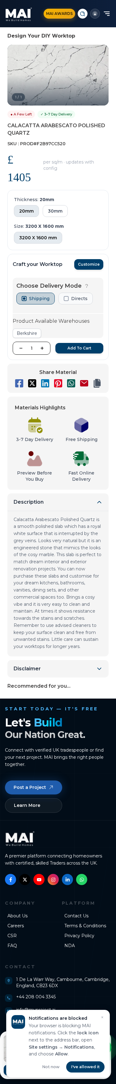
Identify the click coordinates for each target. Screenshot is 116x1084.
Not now (50, 1066)
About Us (17, 916)
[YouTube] (39, 879)
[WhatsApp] (81, 879)
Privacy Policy (79, 935)
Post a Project (30, 787)
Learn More (27, 805)
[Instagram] (53, 879)
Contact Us (76, 916)
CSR (12, 935)
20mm (26, 211)
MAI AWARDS (59, 13)
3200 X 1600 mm (38, 238)
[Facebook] (10, 879)
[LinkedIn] (67, 879)
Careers (15, 926)
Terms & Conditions (85, 926)
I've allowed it (85, 1066)
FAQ (12, 945)
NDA (69, 945)
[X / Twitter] (24, 879)
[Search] (83, 14)
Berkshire (27, 333)
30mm (55, 211)
